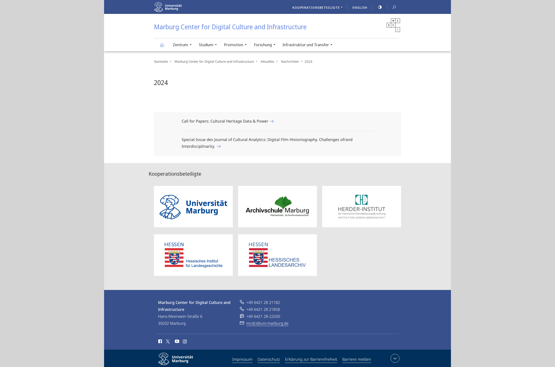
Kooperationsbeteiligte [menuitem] (316, 7)
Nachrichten (290, 61)
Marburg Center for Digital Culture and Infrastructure (162, 44)
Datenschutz (269, 359)
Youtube (176, 342)
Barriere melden (356, 359)
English (360, 7)
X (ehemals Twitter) (168, 341)
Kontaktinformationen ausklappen (395, 358)
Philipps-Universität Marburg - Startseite (180, 11)
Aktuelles (267, 61)
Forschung (263, 44)
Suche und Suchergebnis (394, 7)
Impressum (242, 359)
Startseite (161, 61)
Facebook (159, 342)
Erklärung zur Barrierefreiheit (311, 359)
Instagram (185, 342)
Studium (206, 44)
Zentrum (180, 44)
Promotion (233, 44)
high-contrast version (380, 7)
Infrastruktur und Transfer (305, 44)
